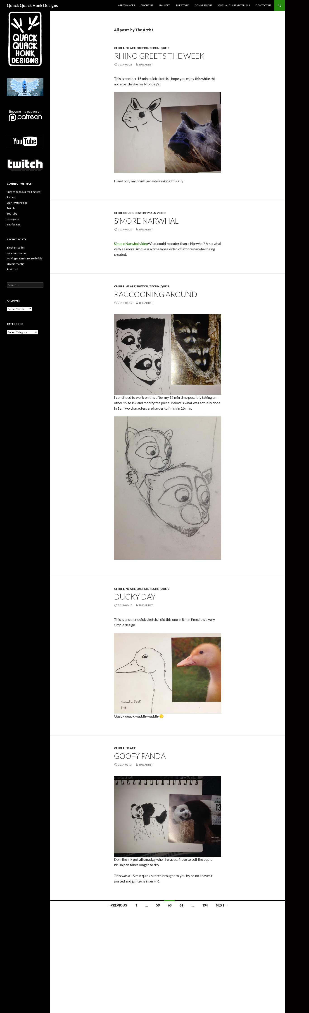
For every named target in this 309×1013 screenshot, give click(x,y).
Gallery (164, 5)
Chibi (118, 48)
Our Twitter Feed (17, 202)
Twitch (11, 208)
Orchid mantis (15, 264)
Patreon (12, 197)
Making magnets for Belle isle (24, 258)
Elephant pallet (15, 247)
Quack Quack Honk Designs (32, 5)
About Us (147, 5)
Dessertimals (145, 213)
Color (128, 213)
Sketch (142, 48)
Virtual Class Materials (234, 5)
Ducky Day (135, 596)
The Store (182, 5)
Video (161, 213)
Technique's (159, 48)
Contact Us (263, 5)
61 (181, 905)
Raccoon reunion (17, 253)
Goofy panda (140, 755)
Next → (222, 905)
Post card (12, 269)
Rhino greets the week (159, 55)
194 (205, 905)
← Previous (117, 905)
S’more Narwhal (146, 220)
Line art (129, 48)
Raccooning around (156, 294)
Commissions (203, 5)
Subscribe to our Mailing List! (24, 191)
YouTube (12, 213)
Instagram (13, 219)
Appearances (126, 5)
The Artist (146, 64)
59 (158, 905)
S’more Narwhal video (131, 243)
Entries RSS (13, 224)
